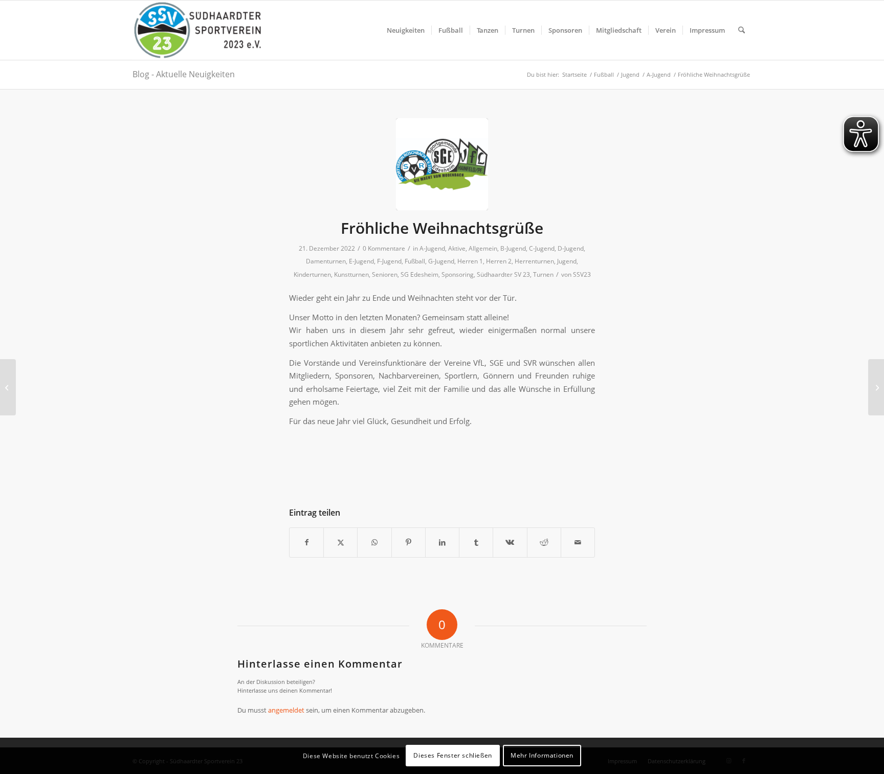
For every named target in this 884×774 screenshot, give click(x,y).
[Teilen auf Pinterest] (408, 542)
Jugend (567, 261)
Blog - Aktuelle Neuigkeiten (183, 74)
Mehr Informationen (542, 755)
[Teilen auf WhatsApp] (374, 542)
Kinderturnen (312, 274)
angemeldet (286, 710)
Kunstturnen (351, 274)
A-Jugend (432, 248)
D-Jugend (571, 248)
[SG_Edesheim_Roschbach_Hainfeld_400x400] (442, 164)
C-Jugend (542, 248)
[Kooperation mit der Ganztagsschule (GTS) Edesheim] (8, 387)
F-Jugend (389, 261)
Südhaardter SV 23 (503, 274)
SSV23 (582, 274)
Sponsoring (457, 274)
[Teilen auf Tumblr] (476, 542)
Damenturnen (326, 261)
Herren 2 (499, 261)
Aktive (457, 248)
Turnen (543, 274)
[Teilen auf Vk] (509, 542)
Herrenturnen (534, 261)
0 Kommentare (384, 248)
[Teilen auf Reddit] (544, 542)
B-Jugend (513, 248)
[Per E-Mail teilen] (577, 542)
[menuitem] (405, 30)
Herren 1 (470, 261)
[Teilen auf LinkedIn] (442, 542)
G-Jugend (441, 261)
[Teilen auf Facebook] (306, 542)
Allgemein (483, 248)
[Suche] (742, 30)
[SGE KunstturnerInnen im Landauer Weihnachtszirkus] (876, 387)
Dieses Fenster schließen (452, 755)
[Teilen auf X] (340, 542)
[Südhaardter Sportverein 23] (196, 30)
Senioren (384, 274)
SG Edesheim (419, 274)
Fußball (415, 261)
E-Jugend (361, 261)
